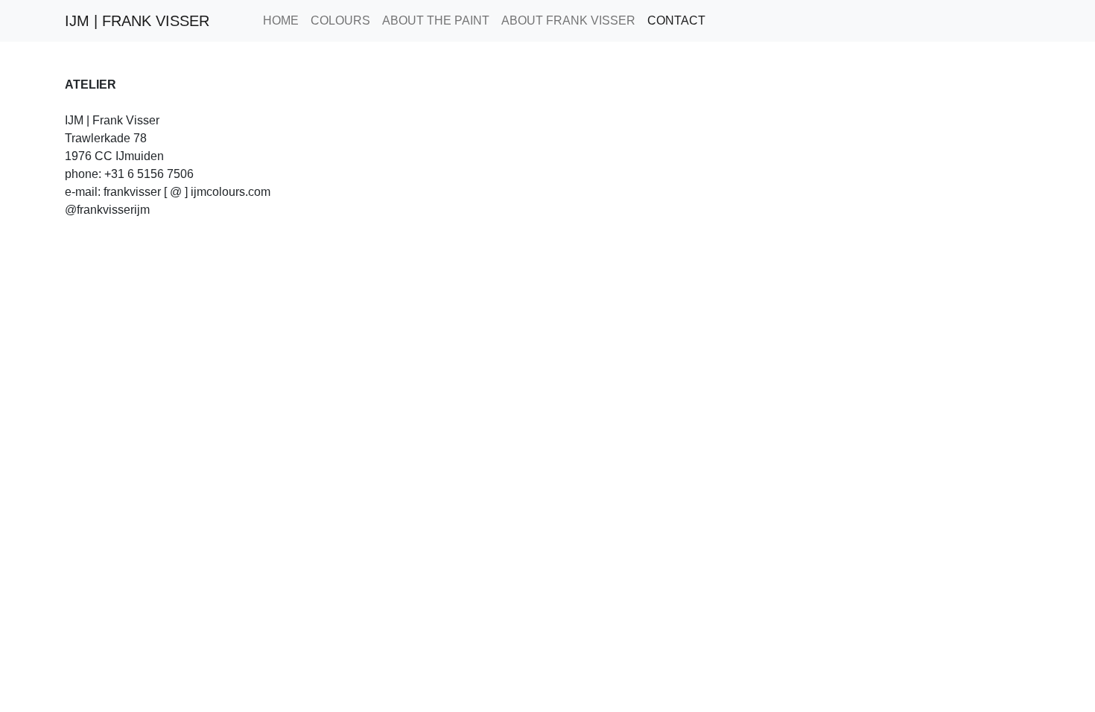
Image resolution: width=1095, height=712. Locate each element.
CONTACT (676, 20)
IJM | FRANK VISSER (137, 21)
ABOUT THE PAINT (435, 20)
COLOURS (340, 20)
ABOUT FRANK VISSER (568, 20)
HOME (281, 20)
